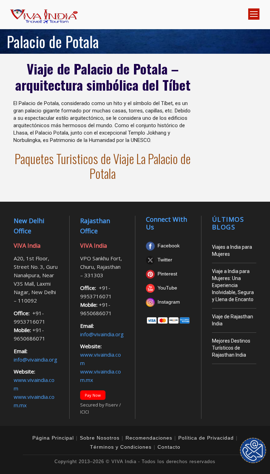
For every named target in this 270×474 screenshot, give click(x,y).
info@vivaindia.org (35, 359)
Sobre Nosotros (100, 438)
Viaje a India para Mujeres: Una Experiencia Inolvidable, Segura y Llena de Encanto (233, 285)
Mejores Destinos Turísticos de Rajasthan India (231, 348)
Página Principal (53, 438)
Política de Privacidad (206, 438)
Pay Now (93, 395)
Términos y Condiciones (121, 447)
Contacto (169, 447)
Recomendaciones (149, 438)
